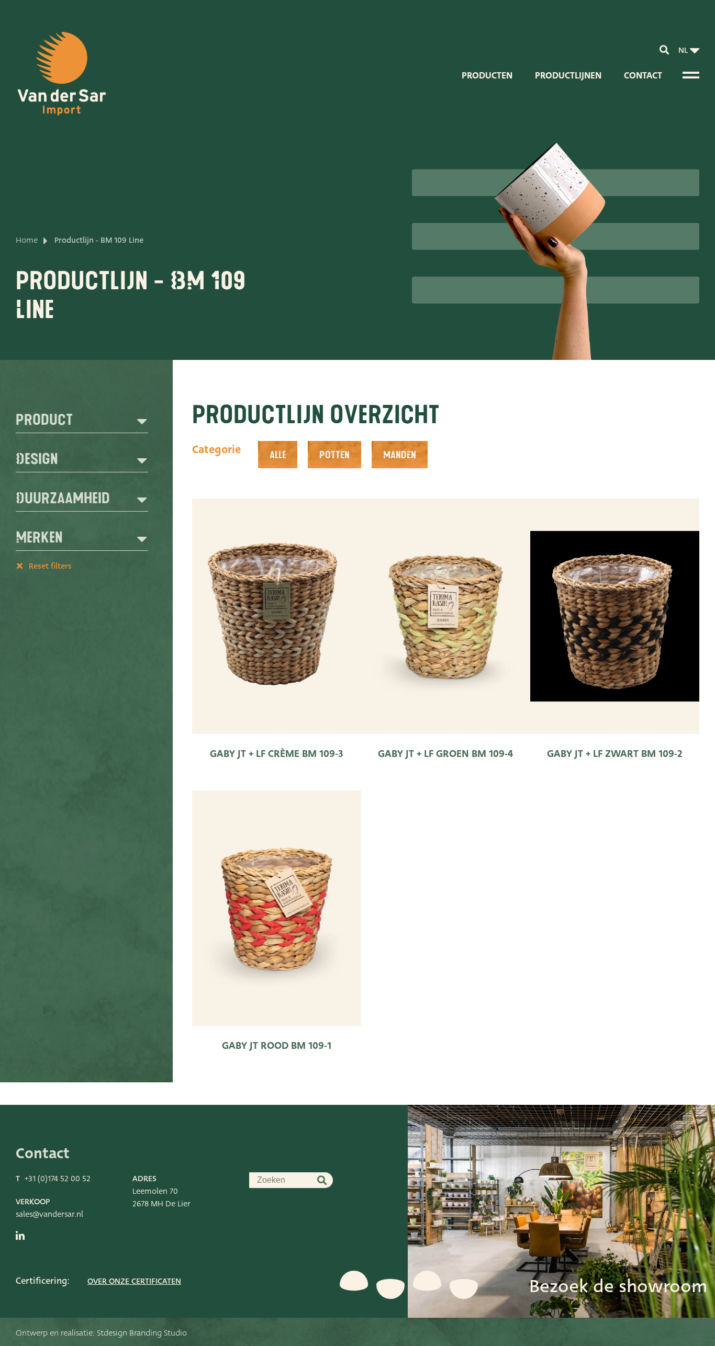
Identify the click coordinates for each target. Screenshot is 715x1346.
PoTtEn (334, 455)
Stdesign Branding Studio (142, 1333)
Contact (643, 75)
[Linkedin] (20, 1236)
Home (27, 240)
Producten (487, 75)
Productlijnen (568, 75)
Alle (278, 455)
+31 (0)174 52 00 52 (58, 1178)
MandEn (399, 455)
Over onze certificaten (134, 1281)
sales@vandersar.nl (49, 1214)
